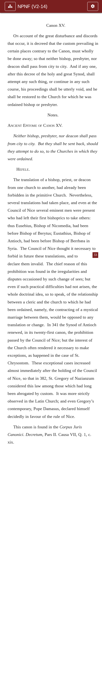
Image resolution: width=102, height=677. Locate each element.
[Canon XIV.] (5, 338)
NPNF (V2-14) (32, 6)
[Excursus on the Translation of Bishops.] (96, 338)
